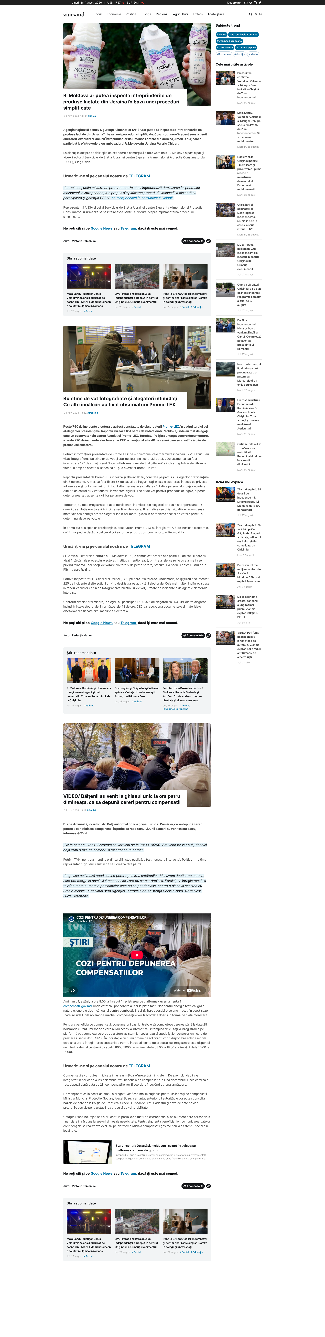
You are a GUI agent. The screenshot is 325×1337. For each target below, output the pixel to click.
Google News (102, 228)
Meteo (221, 34)
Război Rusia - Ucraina (243, 34)
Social (98, 14)
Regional (162, 14)
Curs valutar (225, 47)
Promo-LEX (171, 426)
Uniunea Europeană (229, 40)
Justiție (146, 14)
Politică (131, 14)
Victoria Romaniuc (84, 241)
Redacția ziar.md (82, 635)
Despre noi (234, 2)
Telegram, (129, 228)
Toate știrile (216, 14)
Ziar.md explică (246, 47)
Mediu (253, 54)
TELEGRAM (139, 176)
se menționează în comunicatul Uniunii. (143, 198)
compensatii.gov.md (77, 1006)
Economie (114, 14)
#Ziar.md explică (229, 482)
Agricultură (181, 14)
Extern (198, 14)
